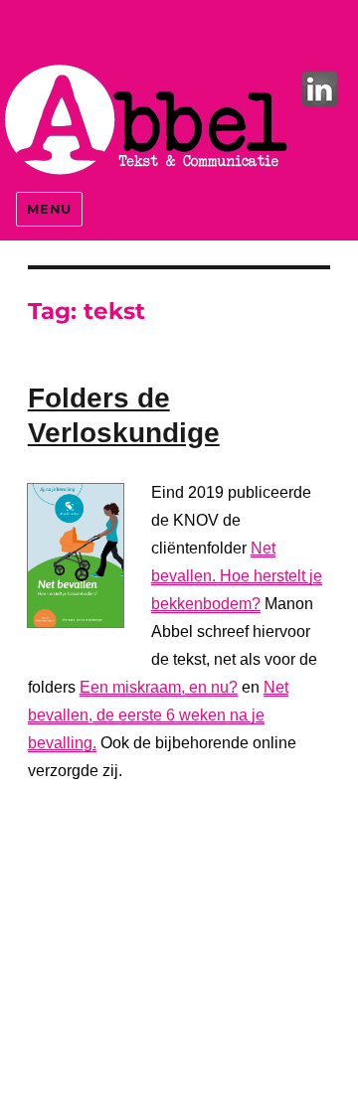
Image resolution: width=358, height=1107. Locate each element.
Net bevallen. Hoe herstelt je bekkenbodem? (236, 576)
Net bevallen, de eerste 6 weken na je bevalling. (158, 715)
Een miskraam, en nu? (159, 687)
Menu (49, 209)
